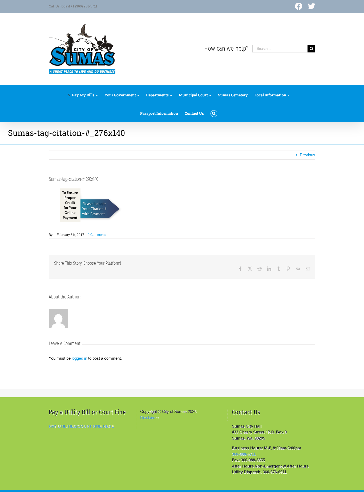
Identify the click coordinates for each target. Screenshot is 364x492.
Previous (307, 155)
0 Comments (97, 235)
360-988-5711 (244, 454)
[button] (214, 112)
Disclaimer (149, 417)
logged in (79, 358)
